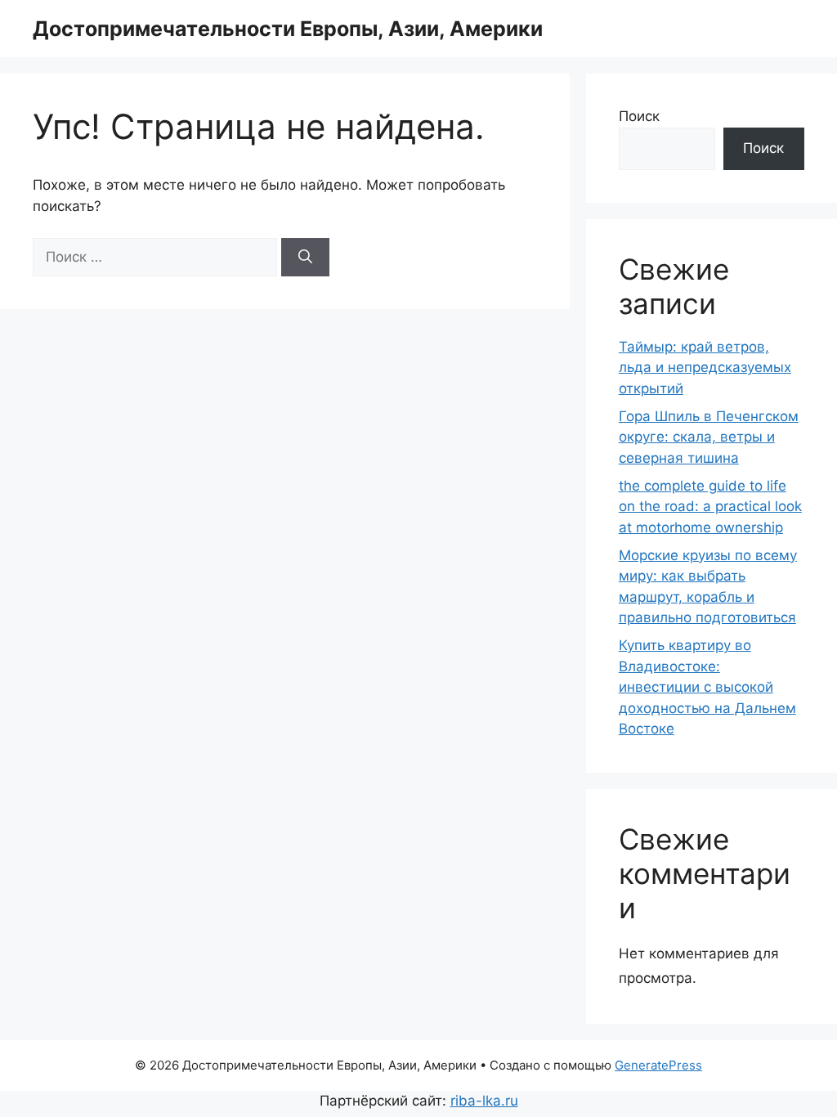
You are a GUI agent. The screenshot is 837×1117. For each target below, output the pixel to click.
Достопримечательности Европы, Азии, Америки (288, 28)
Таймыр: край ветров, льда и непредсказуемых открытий (705, 368)
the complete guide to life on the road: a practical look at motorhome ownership (710, 507)
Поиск (639, 116)
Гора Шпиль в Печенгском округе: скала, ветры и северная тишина (709, 437)
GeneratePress (658, 1065)
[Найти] (305, 257)
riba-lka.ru (484, 1100)
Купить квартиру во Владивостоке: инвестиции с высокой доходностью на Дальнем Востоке (707, 687)
